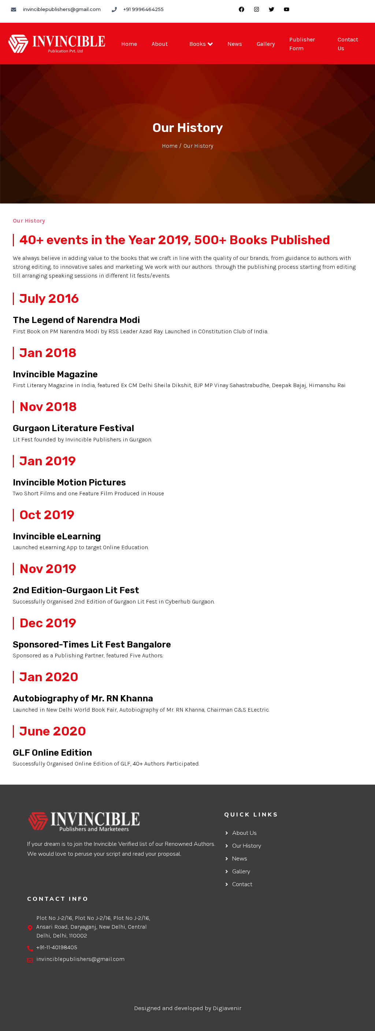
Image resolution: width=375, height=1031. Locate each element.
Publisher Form (302, 44)
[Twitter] (271, 9)
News (234, 43)
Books (197, 43)
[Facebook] (241, 9)
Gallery (266, 43)
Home (129, 43)
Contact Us (348, 44)
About (160, 43)
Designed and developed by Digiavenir (187, 1008)
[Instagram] (256, 9)
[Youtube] (286, 9)
